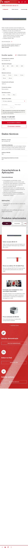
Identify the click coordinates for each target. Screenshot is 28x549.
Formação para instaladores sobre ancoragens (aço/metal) (13, 290)
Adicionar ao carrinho (15, 122)
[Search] (25, 1)
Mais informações (6, 41)
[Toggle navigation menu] (2, 1)
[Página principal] (7, 2)
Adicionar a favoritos (14, 126)
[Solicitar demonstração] (5, 547)
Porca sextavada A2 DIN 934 (11, 317)
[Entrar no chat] (8, 547)
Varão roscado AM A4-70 (10, 242)
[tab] (5, 9)
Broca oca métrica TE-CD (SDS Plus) (13, 266)
